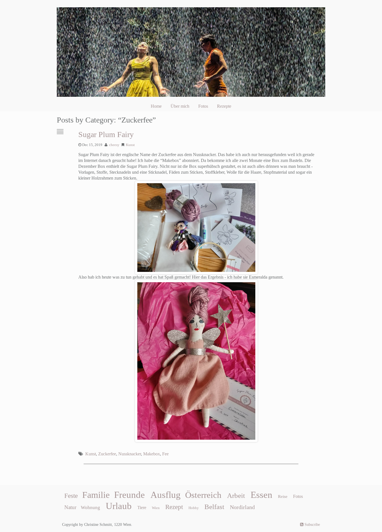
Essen (261, 495)
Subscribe (311, 524)
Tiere (141, 507)
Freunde (129, 495)
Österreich (203, 495)
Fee (165, 453)
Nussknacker (129, 453)
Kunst (130, 145)
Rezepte (224, 106)
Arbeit (236, 495)
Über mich (180, 106)
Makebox (151, 453)
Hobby (193, 508)
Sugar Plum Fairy (106, 134)
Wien (156, 508)
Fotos (203, 106)
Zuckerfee (107, 453)
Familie (96, 495)
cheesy (114, 145)
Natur (70, 507)
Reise (282, 496)
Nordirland (242, 507)
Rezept (174, 506)
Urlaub (119, 506)
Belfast (214, 506)
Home (156, 106)
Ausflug (165, 495)
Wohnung (90, 507)
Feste (71, 495)
